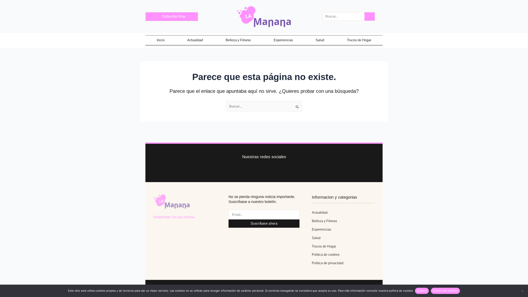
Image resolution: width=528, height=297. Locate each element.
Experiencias (283, 40)
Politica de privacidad (327, 263)
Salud (320, 40)
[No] (522, 290)
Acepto (422, 290)
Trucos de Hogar (359, 40)
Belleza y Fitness (238, 40)
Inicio (161, 40)
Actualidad (195, 40)
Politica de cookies (325, 254)
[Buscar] (369, 16)
